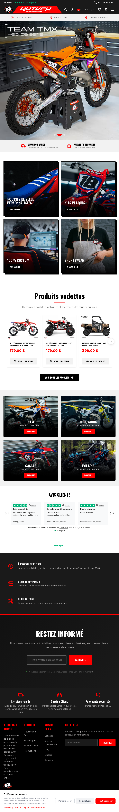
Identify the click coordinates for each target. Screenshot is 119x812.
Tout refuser (85, 801)
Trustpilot (59, 545)
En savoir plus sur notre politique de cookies (24, 807)
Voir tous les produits (59, 378)
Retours (49, 760)
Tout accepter (105, 801)
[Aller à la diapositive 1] (55, 135)
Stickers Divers (31, 745)
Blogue (48, 755)
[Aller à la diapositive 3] (63, 135)
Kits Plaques (30, 740)
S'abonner (80, 660)
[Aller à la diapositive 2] (58, 135)
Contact (49, 735)
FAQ (47, 749)
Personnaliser (65, 801)
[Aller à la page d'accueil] (8, 9)
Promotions (30, 751)
